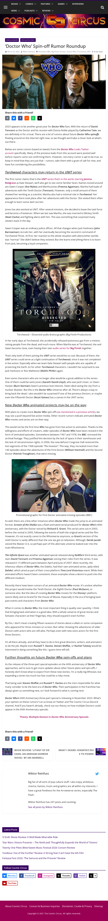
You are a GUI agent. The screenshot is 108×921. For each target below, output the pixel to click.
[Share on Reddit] (26, 118)
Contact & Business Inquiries (44, 906)
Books (14, 4)
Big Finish (55, 51)
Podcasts (29, 10)
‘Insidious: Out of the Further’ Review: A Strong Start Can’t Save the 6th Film (43, 853)
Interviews (78, 4)
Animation (42, 51)
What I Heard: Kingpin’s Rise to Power (76, 752)
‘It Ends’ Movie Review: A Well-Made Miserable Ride (30, 837)
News (14, 10)
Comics (29, 4)
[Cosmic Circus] (54, 16)
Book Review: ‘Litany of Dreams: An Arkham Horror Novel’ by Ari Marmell (31, 754)
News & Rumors (12, 40)
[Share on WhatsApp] (33, 118)
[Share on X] (39, 118)
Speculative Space (28, 40)
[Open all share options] (7, 118)
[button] (19, 4)
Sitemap (98, 906)
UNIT (89, 51)
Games (61, 4)
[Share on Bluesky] (14, 118)
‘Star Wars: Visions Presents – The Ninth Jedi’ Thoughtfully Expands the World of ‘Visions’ (49, 842)
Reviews (46, 10)
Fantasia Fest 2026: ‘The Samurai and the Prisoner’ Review (33, 858)
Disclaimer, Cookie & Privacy (77, 906)
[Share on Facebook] (20, 118)
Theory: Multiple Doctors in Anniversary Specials (54, 716)
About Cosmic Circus (16, 906)
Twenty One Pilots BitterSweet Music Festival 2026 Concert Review (38, 847)
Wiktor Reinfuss (29, 51)
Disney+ (63, 51)
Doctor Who (71, 51)
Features (45, 4)
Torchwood (81, 51)
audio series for (67, 348)
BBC (49, 51)
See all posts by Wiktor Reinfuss (45, 807)
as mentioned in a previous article (76, 412)
